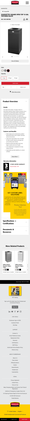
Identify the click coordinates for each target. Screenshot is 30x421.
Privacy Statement (15, 380)
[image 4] (16, 56)
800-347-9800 (25, 281)
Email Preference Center (15, 335)
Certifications (15, 342)
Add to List (22, 87)
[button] (15, 83)
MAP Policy (15, 345)
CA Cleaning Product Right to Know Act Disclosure (15, 393)
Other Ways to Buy (16, 92)
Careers (15, 365)
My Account (4, 419)
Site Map (15, 325)
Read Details (13, 166)
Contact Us (15, 333)
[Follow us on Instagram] (20, 311)
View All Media (15, 61)
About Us (15, 358)
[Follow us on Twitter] (18, 311)
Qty (3, 87)
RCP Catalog (15, 297)
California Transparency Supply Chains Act (15, 391)
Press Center (15, 360)
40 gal (15, 78)
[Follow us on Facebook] (15, 311)
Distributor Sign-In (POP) (15, 320)
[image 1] (13, 56)
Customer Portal (15, 322)
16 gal (3, 78)
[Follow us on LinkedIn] (9, 311)
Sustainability (15, 372)
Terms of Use (15, 385)
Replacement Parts (15, 338)
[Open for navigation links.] (27, 3)
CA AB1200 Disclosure (15, 395)
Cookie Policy (15, 382)
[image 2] (14, 56)
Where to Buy (15, 349)
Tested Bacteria (15, 398)
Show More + (15, 156)
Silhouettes (4, 8)
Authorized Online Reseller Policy (15, 347)
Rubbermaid (15, 369)
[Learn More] (15, 192)
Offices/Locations (15, 362)
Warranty (15, 340)
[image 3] (15, 56)
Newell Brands (15, 367)
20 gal (9, 78)
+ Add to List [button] (13, 419)
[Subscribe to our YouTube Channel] (12, 311)
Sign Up (15, 307)
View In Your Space (16, 24)
